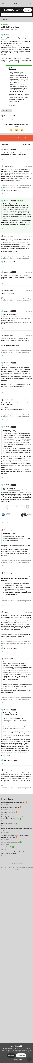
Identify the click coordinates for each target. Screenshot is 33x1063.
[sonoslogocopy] (16, 3)
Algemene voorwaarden (7, 867)
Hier (18, 243)
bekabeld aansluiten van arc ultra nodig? (13, 802)
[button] (2, 10)
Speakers (3, 821)
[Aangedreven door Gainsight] (16, 863)
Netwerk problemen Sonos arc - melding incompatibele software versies (12, 818)
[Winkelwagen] (29, 3)
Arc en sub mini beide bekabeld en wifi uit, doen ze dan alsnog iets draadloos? (16, 852)
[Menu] (3, 3)
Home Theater (6, 19)
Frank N (6, 612)
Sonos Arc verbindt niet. (8, 823)
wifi (3, 111)
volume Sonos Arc (6, 847)
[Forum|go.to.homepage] (12, 10)
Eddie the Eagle (8, 166)
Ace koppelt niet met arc (8, 812)
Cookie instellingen (20, 867)
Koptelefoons (4, 809)
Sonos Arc (9, 111)
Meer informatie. (25, 1052)
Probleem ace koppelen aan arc (10, 807)
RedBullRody (7, 35)
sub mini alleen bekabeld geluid (10, 842)
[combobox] (16, 14)
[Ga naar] (3, 14)
